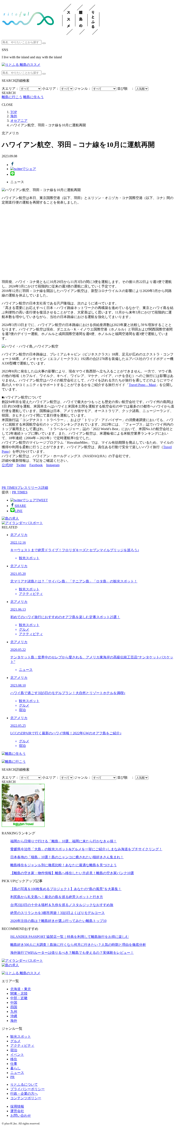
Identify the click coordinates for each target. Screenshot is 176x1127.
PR (12, 1077)
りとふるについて (24, 1084)
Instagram (52, 465)
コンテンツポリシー (25, 1098)
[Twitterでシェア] (23, 169)
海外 (13, 1020)
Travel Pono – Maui (142, 385)
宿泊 (13, 1050)
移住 (13, 1059)
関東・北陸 (18, 993)
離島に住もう (33, 97)
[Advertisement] (88, 242)
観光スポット (20, 1036)
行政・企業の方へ (24, 1093)
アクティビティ (22, 1045)
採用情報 (17, 1106)
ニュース (17, 1073)
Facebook (36, 465)
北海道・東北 (20, 989)
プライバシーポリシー (27, 1089)
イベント (17, 1054)
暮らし (15, 1068)
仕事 (13, 1063)
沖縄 (13, 1016)
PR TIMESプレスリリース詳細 (25, 487)
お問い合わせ (20, 1115)
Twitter (21, 465)
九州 (13, 1011)
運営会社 (17, 1111)
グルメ (15, 1041)
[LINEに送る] (12, 174)
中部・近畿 (18, 998)
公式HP (7, 465)
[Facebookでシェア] (12, 165)
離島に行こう (12, 97)
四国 (13, 1007)
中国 (13, 1002)
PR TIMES (19, 492)
